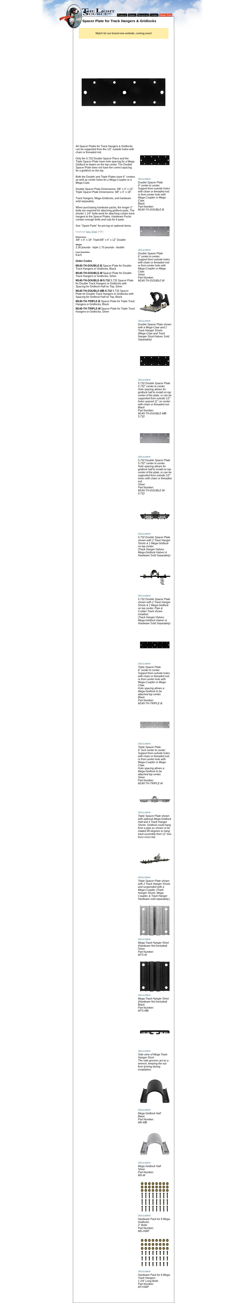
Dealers (132, 15)
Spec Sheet (91, 232)
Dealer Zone (166, 15)
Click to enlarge (144, 179)
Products (122, 15)
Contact (154, 15)
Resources (143, 15)
